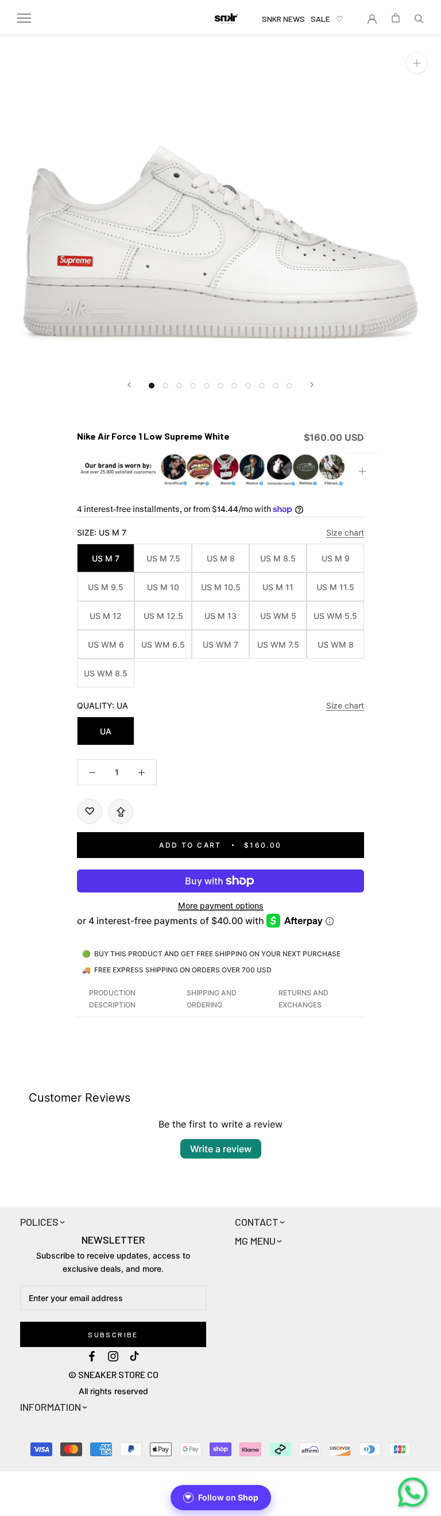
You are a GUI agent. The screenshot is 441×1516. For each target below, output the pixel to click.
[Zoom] (417, 63)
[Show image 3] (179, 385)
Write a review (221, 1149)
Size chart (345, 532)
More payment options (221, 905)
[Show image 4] (193, 385)
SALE (320, 19)
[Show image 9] (262, 385)
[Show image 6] (220, 385)
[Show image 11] (289, 385)
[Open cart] (395, 17)
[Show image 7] (234, 385)
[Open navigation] (24, 18)
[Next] (312, 384)
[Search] (419, 17)
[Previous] (129, 384)
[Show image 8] (248, 385)
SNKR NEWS (283, 19)
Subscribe (113, 1334)
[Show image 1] (151, 385)
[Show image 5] (207, 385)
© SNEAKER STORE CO (113, 1374)
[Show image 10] (275, 385)
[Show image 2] (165, 385)
